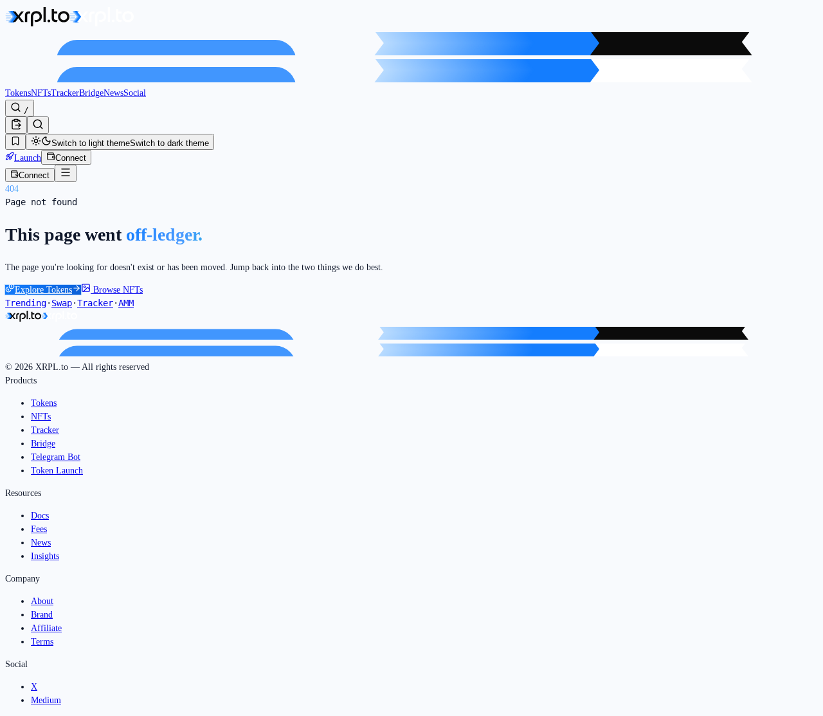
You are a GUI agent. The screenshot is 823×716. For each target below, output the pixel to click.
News (113, 93)
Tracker (65, 93)
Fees (39, 529)
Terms (42, 642)
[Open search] (38, 125)
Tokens (18, 93)
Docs (40, 515)
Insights (45, 556)
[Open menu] (66, 173)
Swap (61, 303)
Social (134, 93)
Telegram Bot (55, 457)
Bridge (91, 93)
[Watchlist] (15, 142)
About (42, 601)
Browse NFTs (117, 290)
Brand (42, 615)
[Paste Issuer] (16, 125)
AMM (126, 303)
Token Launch (57, 470)
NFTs (41, 93)
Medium (46, 700)
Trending (25, 303)
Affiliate (46, 628)
